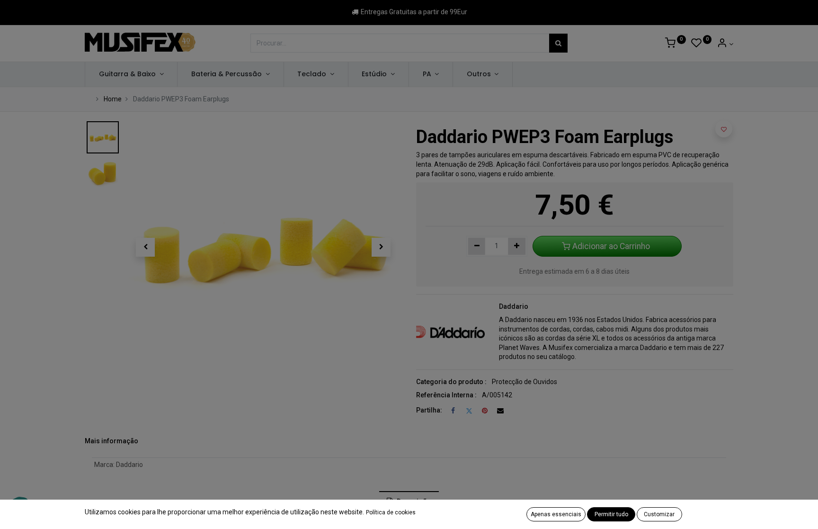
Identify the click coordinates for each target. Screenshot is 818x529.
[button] (145, 247)
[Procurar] (558, 43)
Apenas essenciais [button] (556, 514)
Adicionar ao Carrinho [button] (611, 246)
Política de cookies (391, 512)
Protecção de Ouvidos (524, 382)
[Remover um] (477, 246)
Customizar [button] (659, 514)
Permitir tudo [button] (611, 514)
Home (113, 99)
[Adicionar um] (516, 246)
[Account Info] (725, 44)
